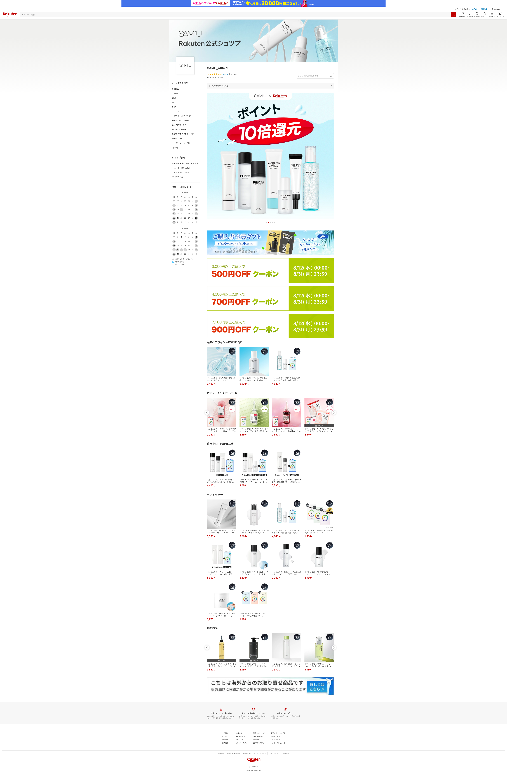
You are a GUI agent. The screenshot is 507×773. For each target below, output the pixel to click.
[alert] (270, 85)
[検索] (453, 14)
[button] (498, 9)
